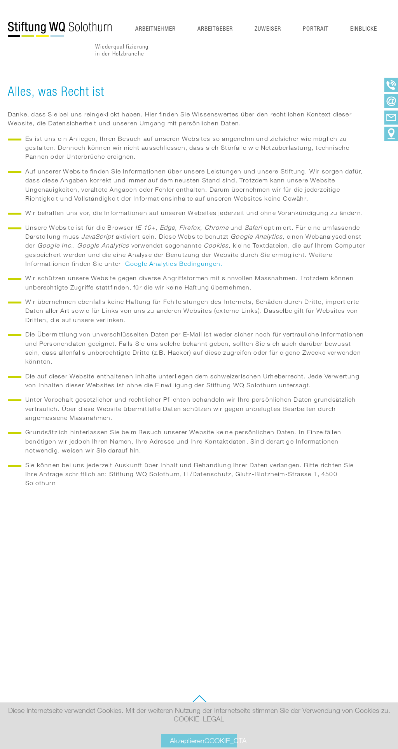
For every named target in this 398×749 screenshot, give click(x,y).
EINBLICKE (363, 28)
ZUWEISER (268, 28)
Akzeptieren (203, 740)
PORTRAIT (315, 28)
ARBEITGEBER (215, 28)
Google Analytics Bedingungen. (174, 263)
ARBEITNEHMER (155, 28)
